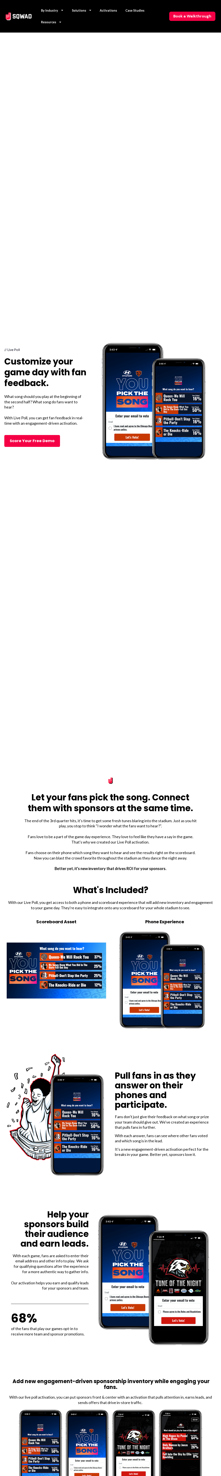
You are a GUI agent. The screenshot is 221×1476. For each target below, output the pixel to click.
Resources (48, 22)
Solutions (79, 10)
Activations (108, 10)
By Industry (49, 10)
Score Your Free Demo (32, 440)
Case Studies (134, 10)
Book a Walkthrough (192, 16)
